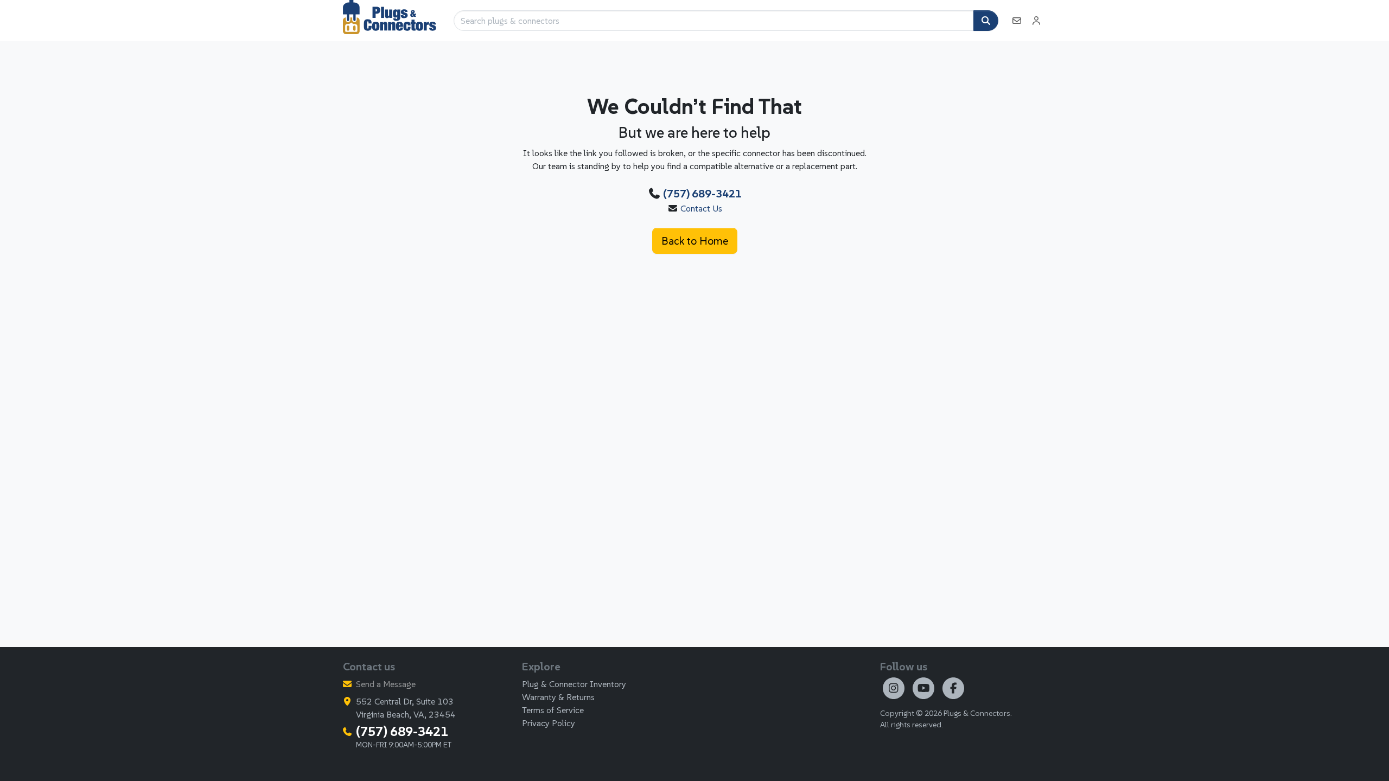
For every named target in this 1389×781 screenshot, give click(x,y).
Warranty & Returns (558, 697)
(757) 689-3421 (702, 194)
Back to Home (694, 241)
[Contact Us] (1017, 20)
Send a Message (386, 683)
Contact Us (701, 208)
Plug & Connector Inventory (574, 683)
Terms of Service (553, 710)
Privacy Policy (548, 723)
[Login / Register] (1036, 20)
